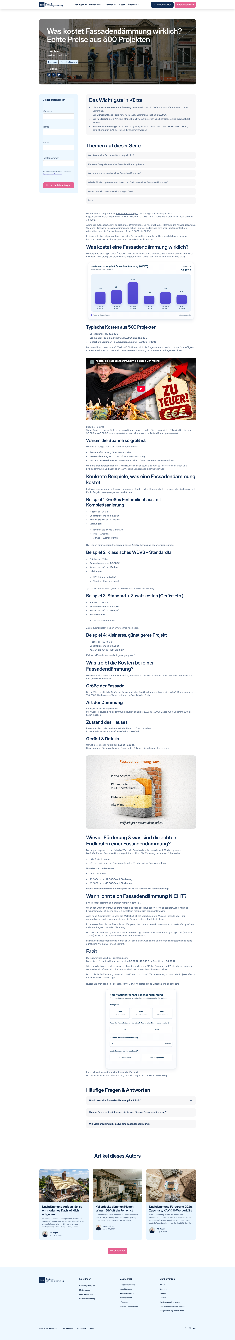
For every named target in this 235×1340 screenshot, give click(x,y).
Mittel (141, 1013)
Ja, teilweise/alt (125, 1057)
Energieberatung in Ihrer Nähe (172, 1311)
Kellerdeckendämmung (128, 1306)
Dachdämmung (125, 1289)
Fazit (90, 200)
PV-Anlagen (124, 1302)
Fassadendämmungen (127, 213)
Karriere (163, 1293)
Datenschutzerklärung (48, 1328)
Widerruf (92, 1328)
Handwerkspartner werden (170, 1302)
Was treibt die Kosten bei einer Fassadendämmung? (114, 173)
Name (46, 126)
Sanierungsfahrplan (87, 1286)
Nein (157, 1030)
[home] (51, 4)
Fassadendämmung (127, 1285)
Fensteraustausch (126, 1293)
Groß (162, 1013)
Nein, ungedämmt (157, 1057)
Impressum (81, 1328)
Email (46, 142)
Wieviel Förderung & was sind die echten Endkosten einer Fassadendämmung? (128, 182)
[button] (80, 4)
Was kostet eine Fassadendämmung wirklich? (111, 155)
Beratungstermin (185, 4)
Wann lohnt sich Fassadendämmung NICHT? (110, 191)
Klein (119, 1013)
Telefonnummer (51, 158)
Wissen (121, 4)
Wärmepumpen (125, 1298)
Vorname (47, 111)
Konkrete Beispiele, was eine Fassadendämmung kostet (116, 164)
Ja (125, 1030)
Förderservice (84, 1290)
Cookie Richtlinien (67, 1328)
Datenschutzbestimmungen (52, 174)
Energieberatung (86, 1294)
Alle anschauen (117, 1250)
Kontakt (163, 1298)
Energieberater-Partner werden (172, 1306)
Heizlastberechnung (87, 1299)
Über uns (163, 1289)
